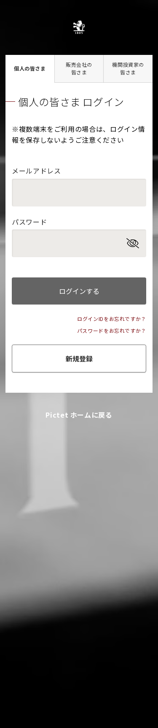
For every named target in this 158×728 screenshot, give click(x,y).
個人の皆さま (30, 68)
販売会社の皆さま (79, 68)
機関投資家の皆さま (128, 68)
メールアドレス (36, 171)
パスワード (29, 222)
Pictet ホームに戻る (79, 415)
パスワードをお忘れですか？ (111, 330)
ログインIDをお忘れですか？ (111, 318)
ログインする (79, 291)
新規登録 (79, 358)
